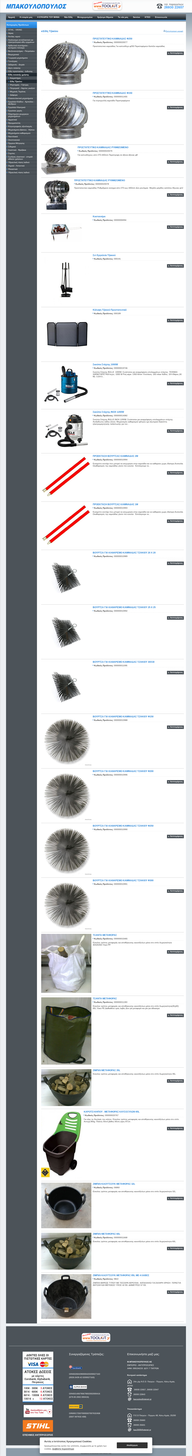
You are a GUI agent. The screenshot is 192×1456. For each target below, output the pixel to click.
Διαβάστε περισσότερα (63, 1449)
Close (96, 750)
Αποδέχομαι (132, 1445)
